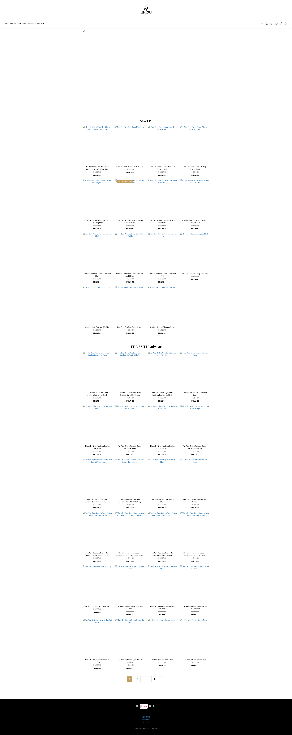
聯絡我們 (40, 24)
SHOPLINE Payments (150, 728)
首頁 (6, 24)
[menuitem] (129, 679)
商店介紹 (13, 24)
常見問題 (31, 24)
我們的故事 (22, 24)
